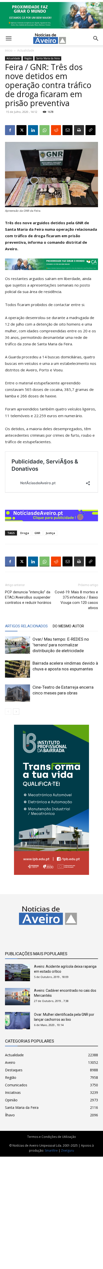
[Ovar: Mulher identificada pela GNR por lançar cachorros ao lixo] (17, 1020)
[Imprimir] (79, 130)
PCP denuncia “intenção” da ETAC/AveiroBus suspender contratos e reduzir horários (28, 597)
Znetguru (67, 1150)
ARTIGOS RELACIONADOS (26, 626)
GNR (37, 533)
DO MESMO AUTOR (68, 626)
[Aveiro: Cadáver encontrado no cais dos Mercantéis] (17, 996)
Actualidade (25, 50)
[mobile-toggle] (8, 38)
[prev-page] (8, 711)
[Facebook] (10, 130)
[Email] (67, 130)
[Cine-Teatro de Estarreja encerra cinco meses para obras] (17, 693)
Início (8, 50)
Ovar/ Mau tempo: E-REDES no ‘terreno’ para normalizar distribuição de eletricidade (60, 645)
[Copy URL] (91, 130)
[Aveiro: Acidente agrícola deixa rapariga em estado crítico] (17, 972)
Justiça (50, 533)
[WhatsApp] (45, 130)
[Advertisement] (51, 1210)
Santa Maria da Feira (48, 58)
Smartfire (51, 1150)
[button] (96, 38)
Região (28, 58)
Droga (24, 533)
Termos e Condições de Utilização (51, 1137)
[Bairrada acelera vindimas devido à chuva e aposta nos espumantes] (17, 669)
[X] (21, 130)
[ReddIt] (56, 130)
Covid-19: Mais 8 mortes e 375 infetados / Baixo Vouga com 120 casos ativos (76, 600)
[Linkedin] (33, 130)
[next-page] (16, 711)
